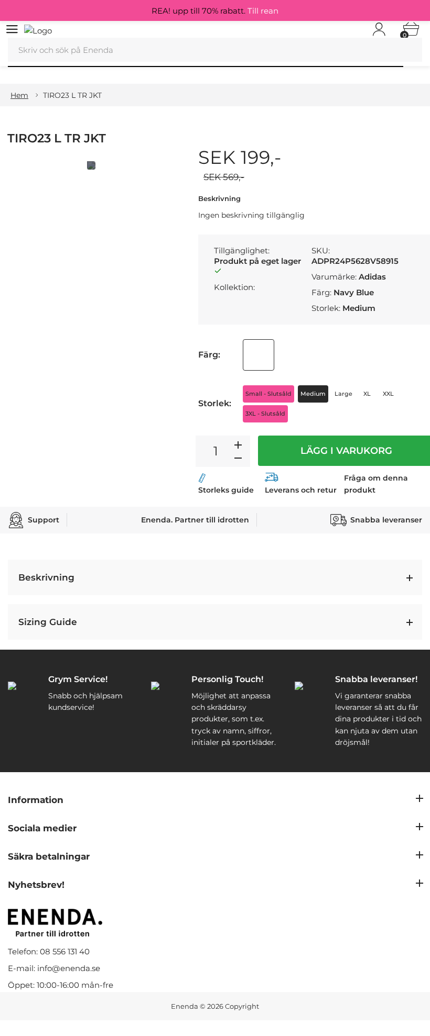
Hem (19, 95)
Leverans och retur (301, 490)
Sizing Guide (47, 622)
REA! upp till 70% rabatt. (215, 11)
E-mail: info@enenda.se (54, 968)
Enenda (184, 1006)
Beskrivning (46, 577)
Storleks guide (226, 490)
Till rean (263, 11)
